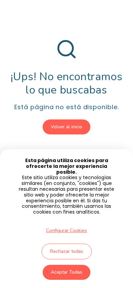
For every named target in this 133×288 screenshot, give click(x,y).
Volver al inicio (66, 127)
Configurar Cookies (66, 230)
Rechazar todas (66, 251)
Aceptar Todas (66, 272)
